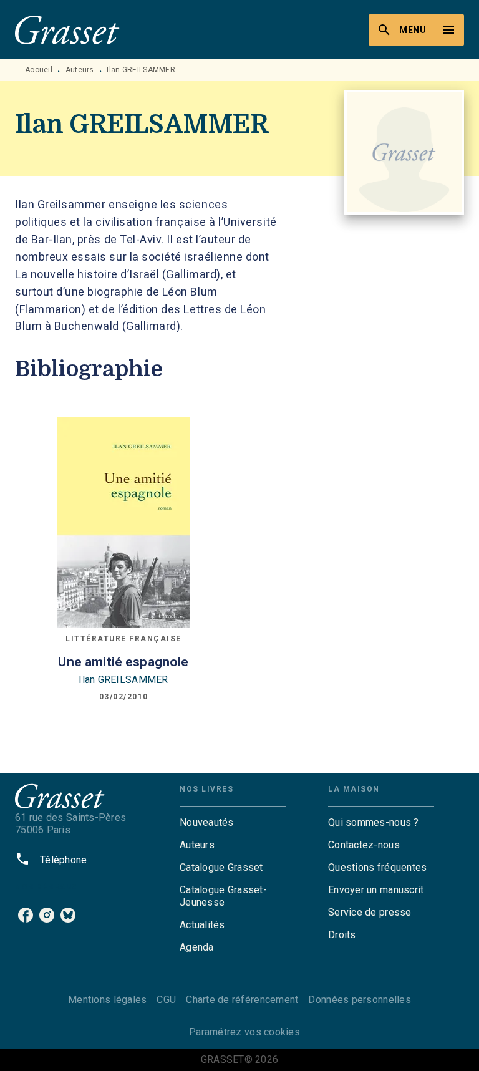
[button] (233, 823)
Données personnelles (359, 1000)
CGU (166, 1000)
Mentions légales (107, 1000)
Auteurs (79, 69)
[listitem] (25, 915)
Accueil (38, 69)
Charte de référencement (242, 1000)
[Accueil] (67, 29)
